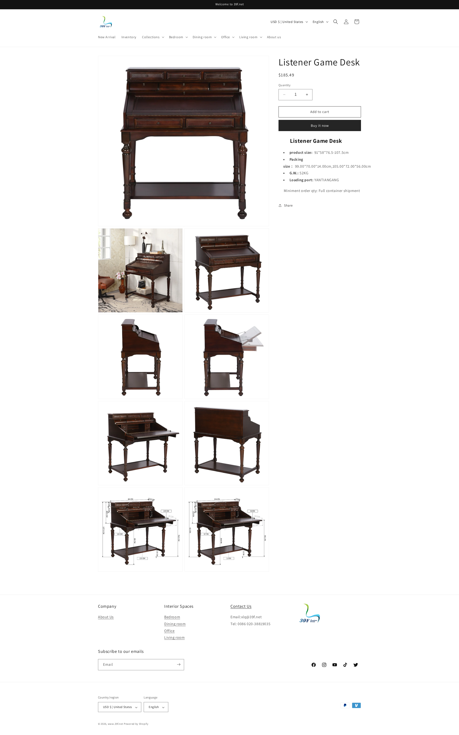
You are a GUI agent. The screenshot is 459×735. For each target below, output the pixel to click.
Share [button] (288, 205)
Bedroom (172, 617)
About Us (106, 617)
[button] (152, 37)
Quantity (284, 85)
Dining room (175, 623)
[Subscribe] (178, 664)
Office (169, 630)
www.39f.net (115, 724)
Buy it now (320, 125)
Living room (174, 637)
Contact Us (240, 606)
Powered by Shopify (136, 724)
